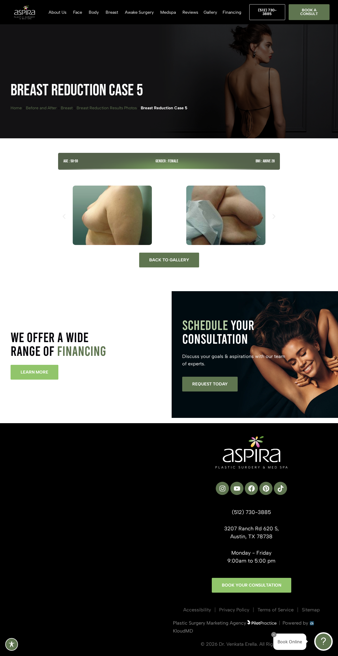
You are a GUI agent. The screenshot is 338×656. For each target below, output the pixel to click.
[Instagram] (222, 488)
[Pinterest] (266, 488)
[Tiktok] (280, 488)
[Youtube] (236, 488)
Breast (67, 107)
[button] (64, 216)
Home (16, 107)
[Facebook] (251, 488)
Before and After (41, 107)
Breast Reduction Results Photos (107, 107)
